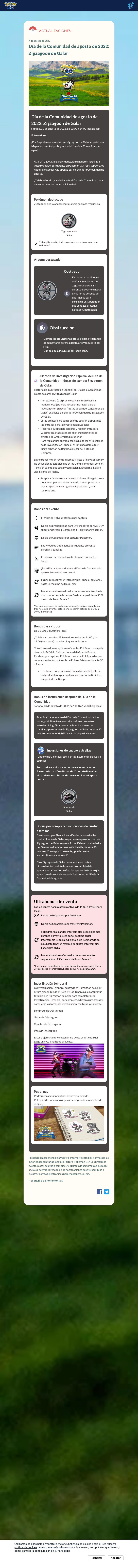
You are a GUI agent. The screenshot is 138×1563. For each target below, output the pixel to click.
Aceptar (116, 1557)
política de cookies (25, 1547)
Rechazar (96, 1557)
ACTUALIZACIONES (55, 31)
